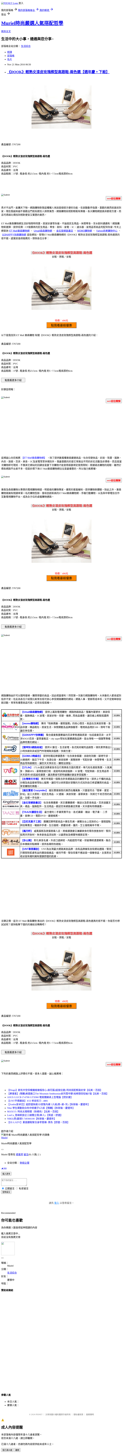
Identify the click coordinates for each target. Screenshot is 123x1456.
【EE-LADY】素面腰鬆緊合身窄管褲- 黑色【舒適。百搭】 (38, 1122)
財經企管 (24, 1163)
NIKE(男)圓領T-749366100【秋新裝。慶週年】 (31, 1118)
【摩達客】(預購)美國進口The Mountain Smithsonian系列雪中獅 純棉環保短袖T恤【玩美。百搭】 (58, 1093)
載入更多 (6, 1174)
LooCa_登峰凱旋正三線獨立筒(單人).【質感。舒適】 (35, 1115)
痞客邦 (19, 1154)
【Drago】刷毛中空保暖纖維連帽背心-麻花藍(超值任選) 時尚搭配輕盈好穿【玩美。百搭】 (54, 1090)
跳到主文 (6, 31)
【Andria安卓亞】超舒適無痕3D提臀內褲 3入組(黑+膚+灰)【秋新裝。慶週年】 (48, 1104)
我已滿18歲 (7, 1450)
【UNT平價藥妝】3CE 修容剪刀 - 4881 (27, 1101)
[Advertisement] (61, 429)
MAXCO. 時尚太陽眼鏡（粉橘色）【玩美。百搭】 (33, 1111)
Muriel (4, 1137)
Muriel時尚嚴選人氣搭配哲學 (32, 23)
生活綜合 (26, 46)
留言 (26, 1154)
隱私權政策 (78, 1414)
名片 (9, 59)
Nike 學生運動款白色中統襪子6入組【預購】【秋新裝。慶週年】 (41, 1108)
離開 (17, 1450)
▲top (4, 1168)
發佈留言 (6, 1192)
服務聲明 (90, 1414)
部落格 (10, 55)
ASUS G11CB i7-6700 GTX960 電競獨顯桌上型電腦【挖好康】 (40, 1097)
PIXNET (39, 1414)
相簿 (9, 52)
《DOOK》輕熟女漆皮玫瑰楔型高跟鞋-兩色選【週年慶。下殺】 (58, 72)
